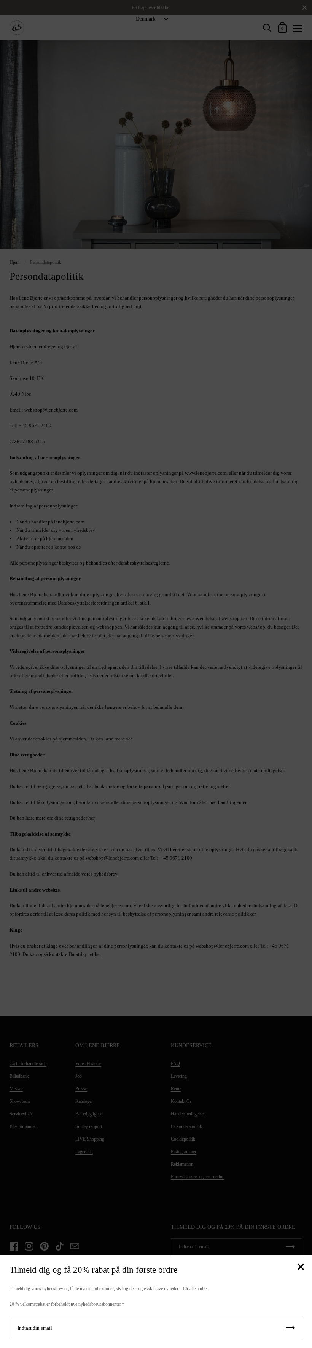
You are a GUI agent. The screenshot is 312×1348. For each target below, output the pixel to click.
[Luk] (300, 1267)
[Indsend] (290, 1328)
